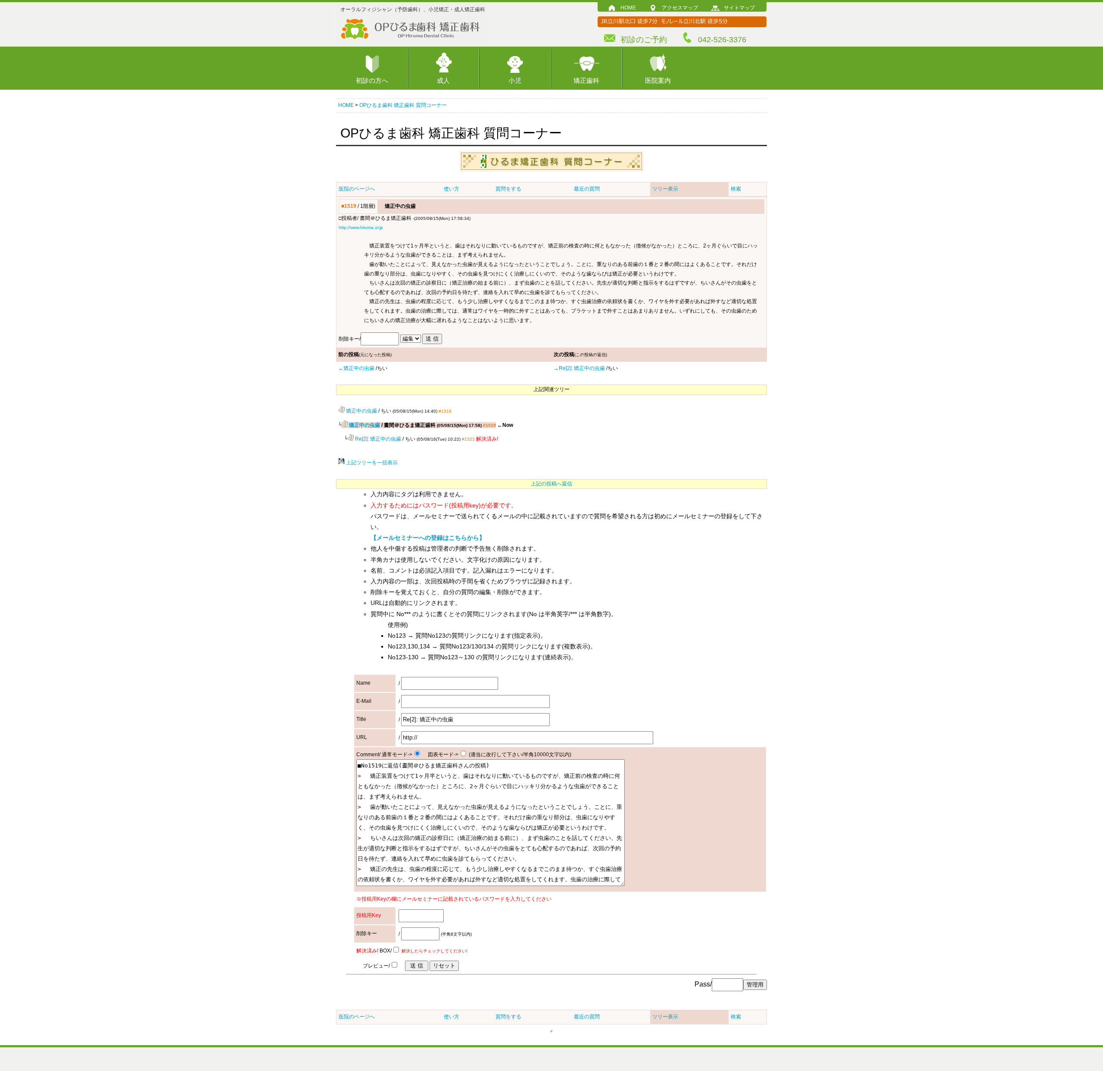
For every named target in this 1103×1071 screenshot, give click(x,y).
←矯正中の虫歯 (356, 368)
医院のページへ (357, 189)
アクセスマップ (680, 8)
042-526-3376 (722, 39)
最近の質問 (587, 189)
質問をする (508, 189)
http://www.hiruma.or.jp (361, 227)
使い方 (451, 189)
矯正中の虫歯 (361, 411)
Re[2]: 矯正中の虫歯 (377, 439)
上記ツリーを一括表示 (371, 463)
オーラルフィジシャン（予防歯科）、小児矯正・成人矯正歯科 (412, 9)
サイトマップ (739, 8)
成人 (443, 80)
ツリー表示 (665, 189)
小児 (514, 80)
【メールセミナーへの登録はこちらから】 (428, 537)
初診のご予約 (643, 39)
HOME (628, 8)
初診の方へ (372, 80)
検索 (736, 189)
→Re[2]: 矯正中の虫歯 (579, 368)
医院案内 (658, 80)
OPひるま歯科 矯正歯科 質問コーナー (403, 105)
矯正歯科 (586, 80)
